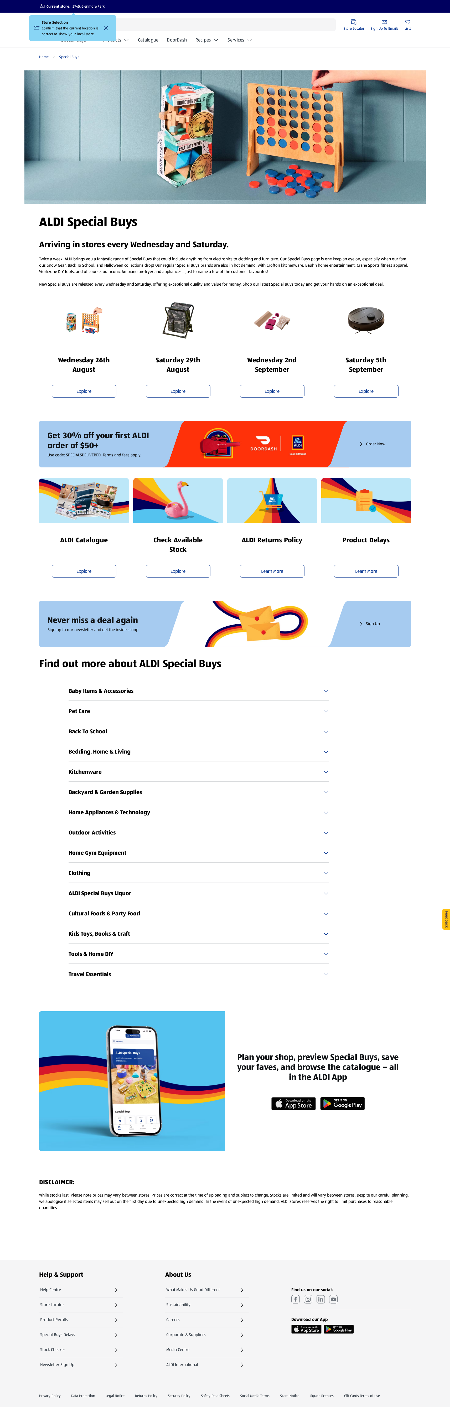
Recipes (203, 40)
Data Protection (83, 1395)
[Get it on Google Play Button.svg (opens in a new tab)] (339, 1329)
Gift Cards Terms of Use (362, 1395)
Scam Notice (289, 1395)
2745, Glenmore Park (89, 6)
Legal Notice (115, 1395)
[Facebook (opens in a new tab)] (295, 1299)
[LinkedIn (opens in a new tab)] (321, 1299)
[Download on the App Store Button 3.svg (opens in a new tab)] (306, 1329)
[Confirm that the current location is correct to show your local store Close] (106, 28)
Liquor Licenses (322, 1395)
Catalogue (148, 42)
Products (112, 40)
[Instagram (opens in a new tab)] (308, 1299)
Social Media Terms (255, 1395)
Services (235, 40)
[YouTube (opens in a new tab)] (333, 1299)
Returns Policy (146, 1395)
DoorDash (177, 42)
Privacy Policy (50, 1395)
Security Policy (179, 1395)
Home (44, 56)
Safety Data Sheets (215, 1395)
